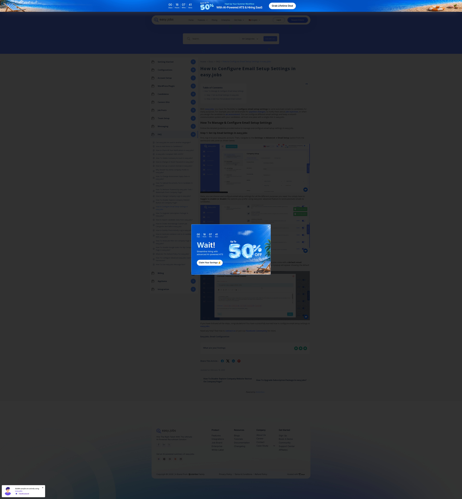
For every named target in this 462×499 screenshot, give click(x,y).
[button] (268, 227)
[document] (231, 249)
